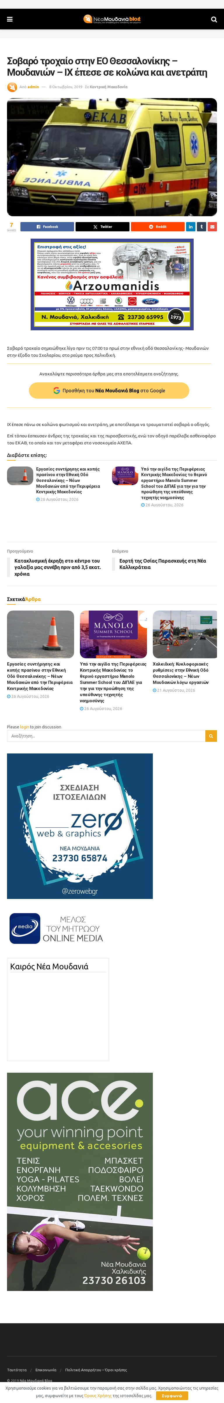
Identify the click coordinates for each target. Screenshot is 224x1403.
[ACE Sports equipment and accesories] (80, 1181)
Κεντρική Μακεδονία (108, 87)
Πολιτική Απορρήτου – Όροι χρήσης (96, 1370)
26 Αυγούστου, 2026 (59, 499)
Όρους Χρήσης (98, 1395)
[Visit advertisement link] (112, 284)
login (24, 727)
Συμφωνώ (172, 1396)
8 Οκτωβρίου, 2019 (65, 87)
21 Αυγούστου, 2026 (175, 690)
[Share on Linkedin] (190, 226)
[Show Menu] (10, 19)
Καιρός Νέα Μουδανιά (49, 966)
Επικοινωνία (46, 1370)
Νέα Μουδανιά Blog (36, 1381)
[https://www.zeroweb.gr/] (80, 826)
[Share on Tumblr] (201, 226)
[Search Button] (214, 19)
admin (33, 87)
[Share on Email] (212, 226)
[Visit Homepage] (112, 19)
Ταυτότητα (17, 1370)
